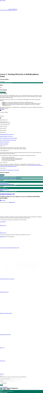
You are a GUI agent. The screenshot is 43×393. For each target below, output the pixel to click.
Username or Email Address (5, 378)
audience (24, 30)
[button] (8, 9)
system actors (16, 170)
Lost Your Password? (4, 387)
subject (29, 30)
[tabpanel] (21, 133)
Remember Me (4, 383)
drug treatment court (3, 170)
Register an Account (3, 392)
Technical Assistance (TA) (7, 194)
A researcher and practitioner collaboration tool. (21, 43)
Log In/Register (3, 221)
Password (1, 380)
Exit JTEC (21, 62)
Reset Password (3, 24)
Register (7, 24)
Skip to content (2, 0)
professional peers (11, 170)
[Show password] (2, 22)
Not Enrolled (2, 81)
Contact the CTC (12, 202)
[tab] (1, 93)
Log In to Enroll (2, 92)
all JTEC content (18, 30)
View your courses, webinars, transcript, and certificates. (21, 36)
